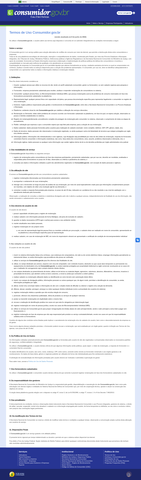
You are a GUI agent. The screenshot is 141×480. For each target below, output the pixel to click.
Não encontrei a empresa (28, 459)
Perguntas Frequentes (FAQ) (115, 463)
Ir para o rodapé (44, 6)
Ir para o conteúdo (13, 6)
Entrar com (124, 13)
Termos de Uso (110, 455)
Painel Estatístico (25, 457)
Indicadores (129, 23)
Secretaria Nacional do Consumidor (74, 459)
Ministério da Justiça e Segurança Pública (76, 457)
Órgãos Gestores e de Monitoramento (75, 455)
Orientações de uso (111, 459)
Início (88, 23)
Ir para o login (34, 6)
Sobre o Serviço (98, 23)
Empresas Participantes (114, 23)
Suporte (21, 465)
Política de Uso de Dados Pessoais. (40, 361)
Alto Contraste (127, 6)
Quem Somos (66, 465)
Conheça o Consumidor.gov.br (115, 457)
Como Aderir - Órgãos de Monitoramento (76, 463)
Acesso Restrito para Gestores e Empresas (34, 463)
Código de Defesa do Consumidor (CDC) (76, 467)
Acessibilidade (115, 6)
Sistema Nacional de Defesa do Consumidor (77, 461)
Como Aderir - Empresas (27, 461)
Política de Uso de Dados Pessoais (117, 461)
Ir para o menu (24, 6)
